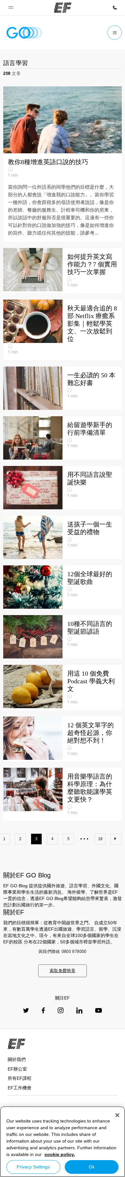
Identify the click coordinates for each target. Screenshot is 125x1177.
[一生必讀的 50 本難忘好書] (62, 388)
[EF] (62, 8)
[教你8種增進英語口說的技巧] (62, 164)
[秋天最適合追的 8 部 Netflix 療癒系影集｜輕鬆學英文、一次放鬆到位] (62, 330)
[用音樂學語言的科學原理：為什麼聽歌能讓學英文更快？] (62, 794)
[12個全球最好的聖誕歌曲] (62, 587)
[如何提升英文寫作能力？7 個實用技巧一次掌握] (62, 270)
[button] (11, 7)
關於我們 (17, 1059)
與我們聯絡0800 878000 (62, 951)
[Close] (117, 1115)
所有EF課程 (19, 1078)
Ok (92, 1166)
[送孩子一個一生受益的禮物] (62, 537)
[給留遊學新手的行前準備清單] (62, 438)
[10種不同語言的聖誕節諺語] (62, 636)
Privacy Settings (33, 1166)
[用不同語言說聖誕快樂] (62, 487)
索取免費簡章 (62, 970)
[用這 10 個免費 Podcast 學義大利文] (62, 687)
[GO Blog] (24, 33)
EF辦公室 (17, 1069)
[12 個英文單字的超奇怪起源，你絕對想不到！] (62, 739)
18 (100, 839)
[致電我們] (114, 7)
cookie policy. (60, 1154)
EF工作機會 (19, 1087)
